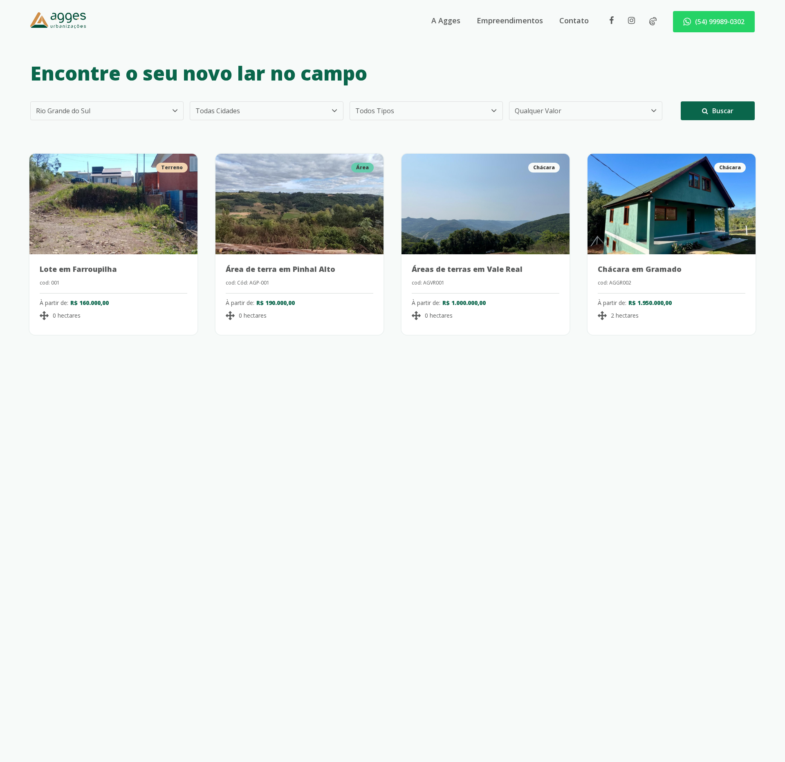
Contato (574, 20)
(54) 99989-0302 (720, 21)
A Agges (445, 20)
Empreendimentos (510, 20)
